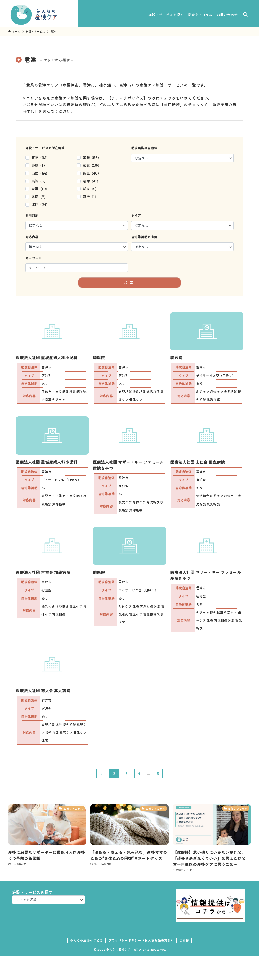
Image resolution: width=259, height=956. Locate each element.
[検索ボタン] (245, 14)
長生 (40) (91, 173)
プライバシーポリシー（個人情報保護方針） (141, 940)
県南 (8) (38, 196)
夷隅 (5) (38, 180)
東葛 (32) (39, 157)
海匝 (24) (39, 204)
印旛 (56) (91, 157)
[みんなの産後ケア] (33, 14)
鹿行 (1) (89, 196)
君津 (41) (90, 180)
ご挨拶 (184, 940)
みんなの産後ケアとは (86, 940)
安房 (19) (39, 188)
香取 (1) (38, 165)
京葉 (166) (92, 165)
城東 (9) (90, 188)
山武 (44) (39, 173)
